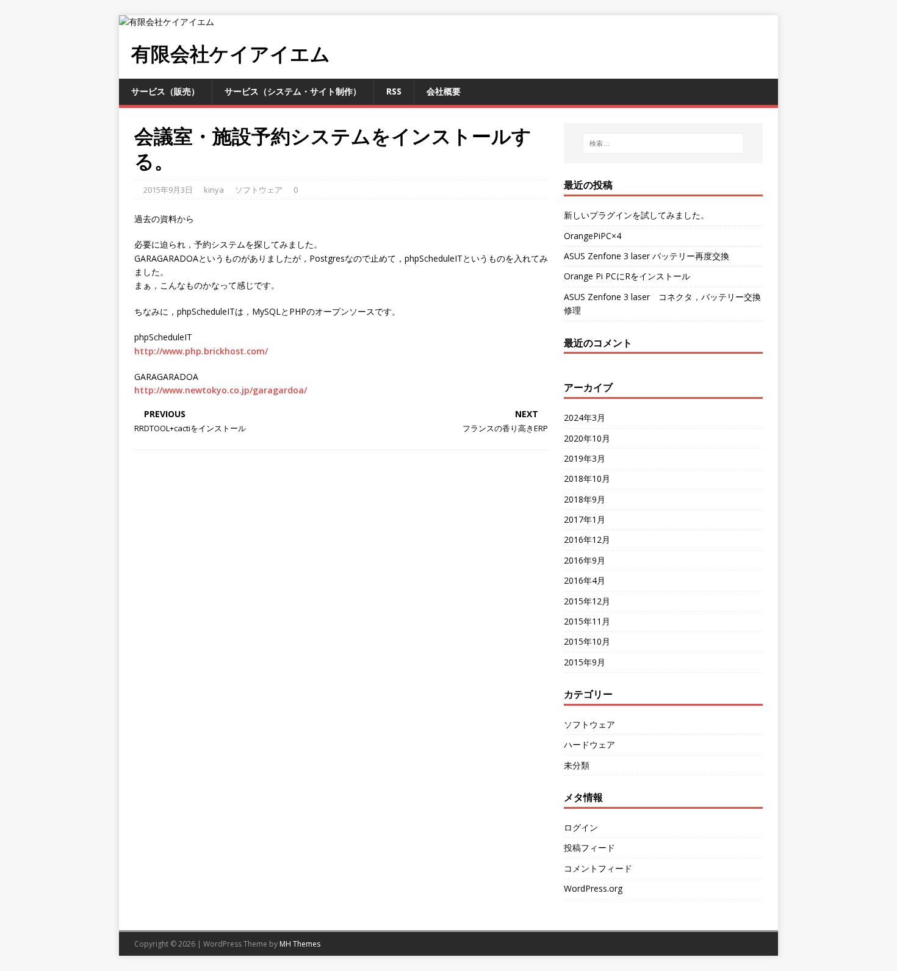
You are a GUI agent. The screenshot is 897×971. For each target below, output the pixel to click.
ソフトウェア (259, 189)
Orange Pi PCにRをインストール (627, 276)
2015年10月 (587, 641)
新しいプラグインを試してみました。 (636, 215)
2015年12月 (587, 601)
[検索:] (663, 143)
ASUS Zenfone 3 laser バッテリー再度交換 (646, 256)
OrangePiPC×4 (592, 236)
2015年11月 (587, 621)
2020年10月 (587, 438)
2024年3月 (584, 417)
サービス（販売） (165, 91)
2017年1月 (584, 519)
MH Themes (299, 944)
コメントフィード (598, 868)
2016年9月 (584, 560)
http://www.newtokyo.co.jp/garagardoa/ (220, 390)
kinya (214, 189)
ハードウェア (589, 744)
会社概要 (444, 91)
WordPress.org (593, 888)
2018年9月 (584, 499)
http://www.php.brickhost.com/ (201, 351)
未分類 (576, 765)
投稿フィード (589, 847)
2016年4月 (584, 580)
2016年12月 (587, 539)
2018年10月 (587, 478)
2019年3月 (584, 458)
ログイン (581, 827)
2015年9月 (584, 662)
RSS (394, 91)
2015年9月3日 (168, 189)
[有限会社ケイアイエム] (166, 21)
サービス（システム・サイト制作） (293, 91)
